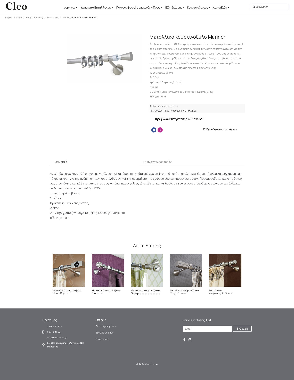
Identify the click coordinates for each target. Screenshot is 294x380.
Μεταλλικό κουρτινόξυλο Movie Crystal (67, 291)
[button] (134, 294)
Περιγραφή (60, 162)
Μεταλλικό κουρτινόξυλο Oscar (145, 291)
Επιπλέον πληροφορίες (157, 162)
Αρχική (8, 18)
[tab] (98, 162)
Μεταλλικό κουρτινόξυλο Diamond (106, 291)
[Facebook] (153, 130)
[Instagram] (189, 339)
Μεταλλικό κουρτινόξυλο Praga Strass (184, 291)
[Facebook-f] (184, 339)
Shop (19, 18)
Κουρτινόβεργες (34, 18)
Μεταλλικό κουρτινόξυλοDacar (220, 291)
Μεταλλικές (53, 18)
